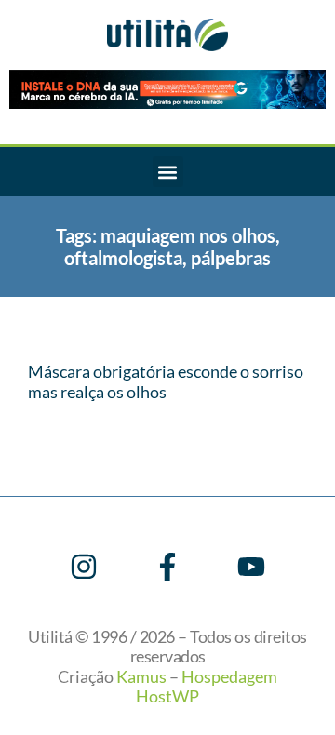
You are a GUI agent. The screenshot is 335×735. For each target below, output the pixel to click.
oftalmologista (123, 258)
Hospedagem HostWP (206, 686)
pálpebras (231, 258)
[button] (168, 171)
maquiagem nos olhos (187, 235)
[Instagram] (84, 566)
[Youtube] (251, 566)
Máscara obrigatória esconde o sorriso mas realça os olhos (165, 381)
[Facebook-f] (167, 566)
